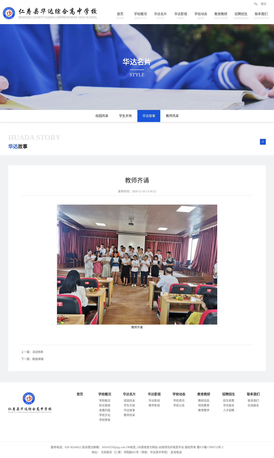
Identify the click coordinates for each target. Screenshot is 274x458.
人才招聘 (228, 410)
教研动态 (203, 400)
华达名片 (160, 16)
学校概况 (140, 16)
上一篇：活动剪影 (32, 351)
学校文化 (104, 415)
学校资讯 (179, 400)
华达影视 (180, 16)
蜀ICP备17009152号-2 (210, 447)
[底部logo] (32, 401)
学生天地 (125, 116)
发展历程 (104, 410)
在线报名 (253, 405)
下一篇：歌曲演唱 (32, 359)
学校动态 (200, 16)
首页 (120, 16)
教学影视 (154, 405)
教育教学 (203, 410)
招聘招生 (241, 16)
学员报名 (228, 405)
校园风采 (101, 116)
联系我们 (261, 16)
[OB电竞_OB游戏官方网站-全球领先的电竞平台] (45, 9)
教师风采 (172, 116)
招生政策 (228, 400)
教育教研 (221, 16)
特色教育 (203, 405)
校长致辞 (104, 405)
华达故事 (148, 116)
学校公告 (179, 405)
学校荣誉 (104, 419)
